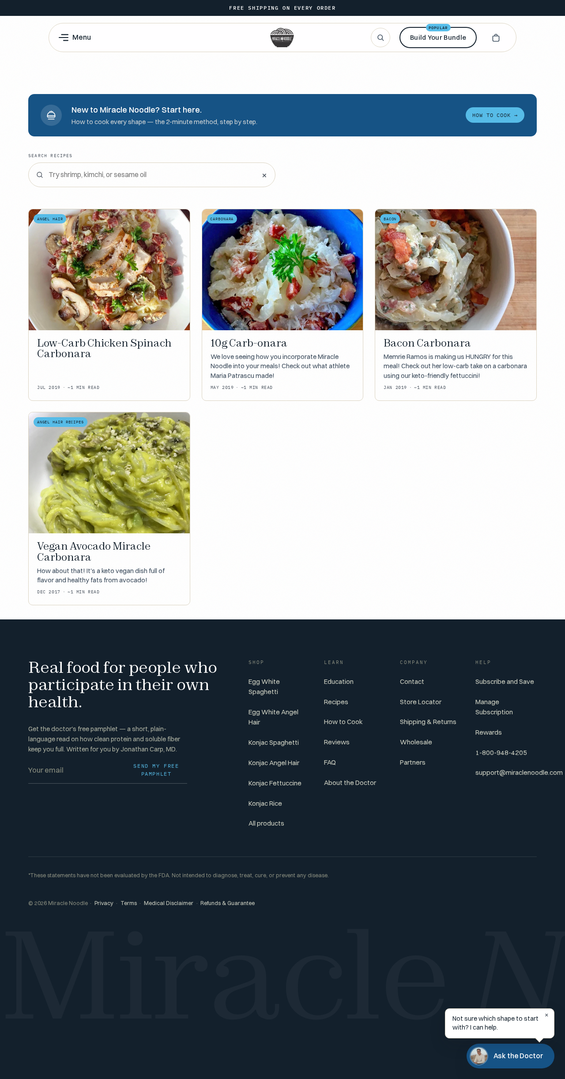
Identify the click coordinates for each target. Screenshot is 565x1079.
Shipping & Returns (428, 721)
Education (339, 681)
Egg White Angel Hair (273, 717)
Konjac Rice (265, 803)
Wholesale (416, 742)
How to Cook (343, 721)
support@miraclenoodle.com (519, 772)
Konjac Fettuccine (275, 783)
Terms (129, 903)
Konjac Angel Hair (274, 762)
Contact (412, 681)
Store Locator (420, 702)
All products (266, 823)
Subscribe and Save (504, 681)
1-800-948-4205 (501, 752)
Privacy (103, 903)
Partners (413, 762)
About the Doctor (350, 782)
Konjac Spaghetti (274, 742)
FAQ (330, 762)
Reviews (337, 742)
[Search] (380, 37)
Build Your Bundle (438, 34)
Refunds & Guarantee (227, 903)
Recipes (336, 702)
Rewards (488, 732)
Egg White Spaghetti (264, 686)
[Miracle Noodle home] (282, 37)
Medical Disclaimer (168, 903)
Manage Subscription (494, 707)
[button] (495, 37)
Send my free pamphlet (156, 769)
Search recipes (50, 155)
